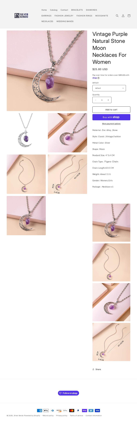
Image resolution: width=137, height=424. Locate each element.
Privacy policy (61, 415)
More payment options (111, 124)
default (95, 83)
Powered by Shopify (32, 415)
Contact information (94, 415)
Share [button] (98, 369)
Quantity (96, 95)
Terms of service (76, 415)
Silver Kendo (19, 415)
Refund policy (48, 415)
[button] (117, 16)
